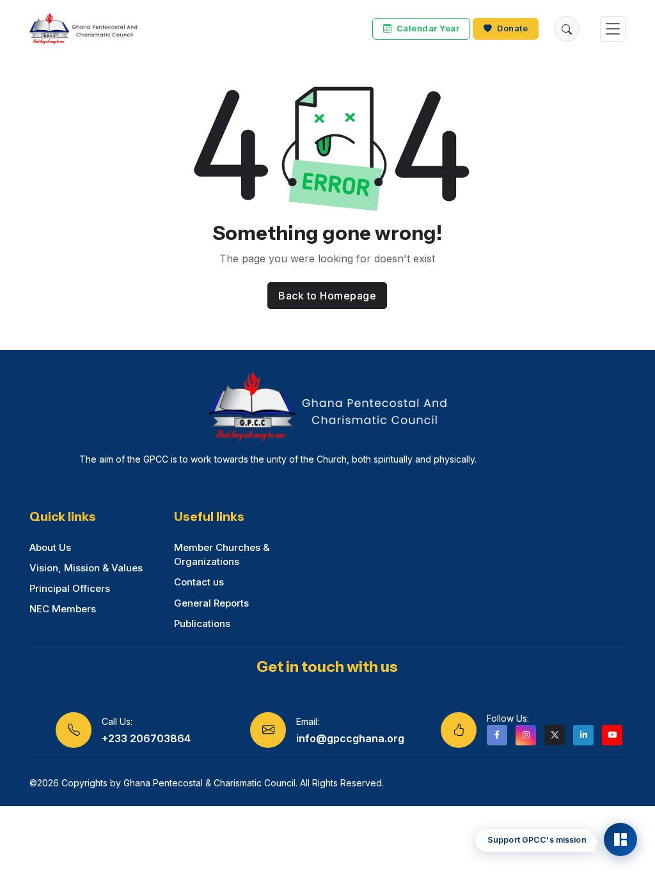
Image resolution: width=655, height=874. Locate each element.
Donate (511, 28)
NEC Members (62, 609)
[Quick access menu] (620, 839)
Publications (202, 623)
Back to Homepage (327, 295)
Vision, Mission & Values (86, 568)
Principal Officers (69, 588)
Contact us (199, 582)
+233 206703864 (146, 738)
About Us (50, 547)
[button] (567, 29)
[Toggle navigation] (613, 29)
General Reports (211, 603)
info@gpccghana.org (350, 738)
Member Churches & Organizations (221, 554)
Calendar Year (426, 28)
